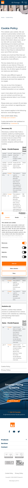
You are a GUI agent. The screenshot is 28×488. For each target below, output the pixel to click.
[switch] (24, 247)
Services (4, 443)
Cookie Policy (5, 366)
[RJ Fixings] (2, 2)
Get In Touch (13, 401)
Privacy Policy (5, 370)
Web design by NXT (13, 480)
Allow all (14, 263)
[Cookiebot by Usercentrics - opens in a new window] (20, 213)
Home (2, 17)
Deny (14, 273)
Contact (4, 447)
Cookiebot (14, 123)
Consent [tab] (7, 217)
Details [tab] (17, 217)
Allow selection (14, 268)
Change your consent (8, 117)
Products (4, 440)
